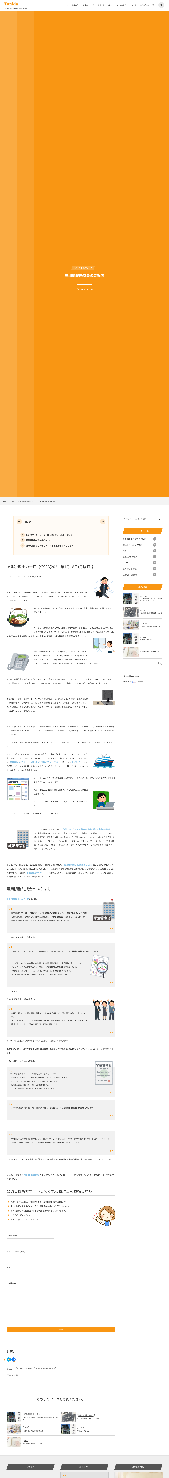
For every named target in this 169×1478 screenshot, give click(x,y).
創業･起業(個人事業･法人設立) (139, 539)
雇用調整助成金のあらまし (38, 540)
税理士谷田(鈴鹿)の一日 (25, 1369)
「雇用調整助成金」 (31, 1175)
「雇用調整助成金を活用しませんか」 (77, 865)
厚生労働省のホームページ (18, 899)
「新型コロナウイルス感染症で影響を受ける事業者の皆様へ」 (87, 829)
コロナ (26, 1428)
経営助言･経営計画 (139, 574)
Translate (140, 682)
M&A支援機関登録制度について (88, 1419)
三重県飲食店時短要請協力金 (33, 1431)
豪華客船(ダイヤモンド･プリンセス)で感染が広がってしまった (36, 762)
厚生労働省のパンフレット (38, 873)
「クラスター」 (77, 762)
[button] (102, 521)
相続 (139, 551)
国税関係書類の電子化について (34, 1444)
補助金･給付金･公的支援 (46, 1369)
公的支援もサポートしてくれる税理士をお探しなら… (50, 545)
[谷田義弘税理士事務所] (11, 4)
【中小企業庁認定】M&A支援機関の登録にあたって (40, 1418)
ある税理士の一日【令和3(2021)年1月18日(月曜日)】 (49, 534)
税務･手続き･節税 (139, 568)
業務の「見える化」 (84, 1431)
